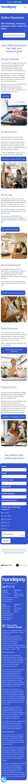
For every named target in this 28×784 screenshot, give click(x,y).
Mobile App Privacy (7, 613)
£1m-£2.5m (6, 526)
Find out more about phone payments (14, 350)
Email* (4, 473)
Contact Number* (8, 493)
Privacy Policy (6, 610)
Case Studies (17, 608)
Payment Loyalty (19, 594)
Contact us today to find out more (13, 293)
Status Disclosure (7, 617)
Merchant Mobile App (7, 218)
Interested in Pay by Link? (10, 229)
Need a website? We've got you (14, 35)
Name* (4, 466)
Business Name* (8, 480)
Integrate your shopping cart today (13, 417)
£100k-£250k (7, 516)
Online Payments (7, 601)
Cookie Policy (6, 612)
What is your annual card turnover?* (11, 508)
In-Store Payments (7, 599)
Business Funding (19, 596)
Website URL (6, 487)
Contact (16, 597)
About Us (16, 610)
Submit (6, 541)
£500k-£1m (6, 522)
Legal (4, 604)
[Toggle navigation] (25, 7)
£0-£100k (6, 513)
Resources (17, 604)
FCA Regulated (6, 619)
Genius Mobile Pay (7, 597)
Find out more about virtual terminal (13, 159)
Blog (15, 606)
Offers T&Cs (5, 608)
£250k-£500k (7, 519)
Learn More (5, 96)
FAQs (15, 592)
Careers (16, 612)
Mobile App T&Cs (7, 615)
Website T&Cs (6, 606)
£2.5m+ (5, 529)
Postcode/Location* (9, 500)
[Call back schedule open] (4, 779)
